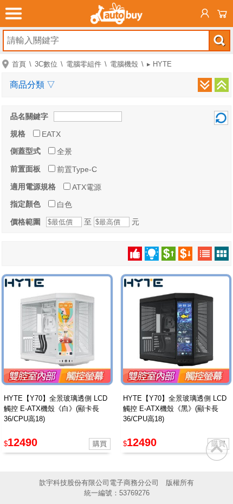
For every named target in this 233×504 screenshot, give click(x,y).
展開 (205, 85)
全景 (64, 151)
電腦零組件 (83, 64)
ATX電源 (86, 187)
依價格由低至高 (168, 254)
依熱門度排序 (135, 254)
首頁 (19, 64)
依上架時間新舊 (152, 254)
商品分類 (32, 84)
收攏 (222, 85)
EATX (51, 134)
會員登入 (204, 13)
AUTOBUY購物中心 (116, 13)
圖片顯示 (222, 254)
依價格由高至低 (185, 254)
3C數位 (46, 64)
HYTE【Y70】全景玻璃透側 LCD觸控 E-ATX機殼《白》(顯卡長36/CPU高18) (55, 408)
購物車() (222, 13)
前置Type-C (77, 169)
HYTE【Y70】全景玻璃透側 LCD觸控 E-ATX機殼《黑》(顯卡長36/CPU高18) (174, 408)
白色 (64, 204)
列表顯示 (205, 254)
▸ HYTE (159, 64)
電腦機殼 (124, 64)
